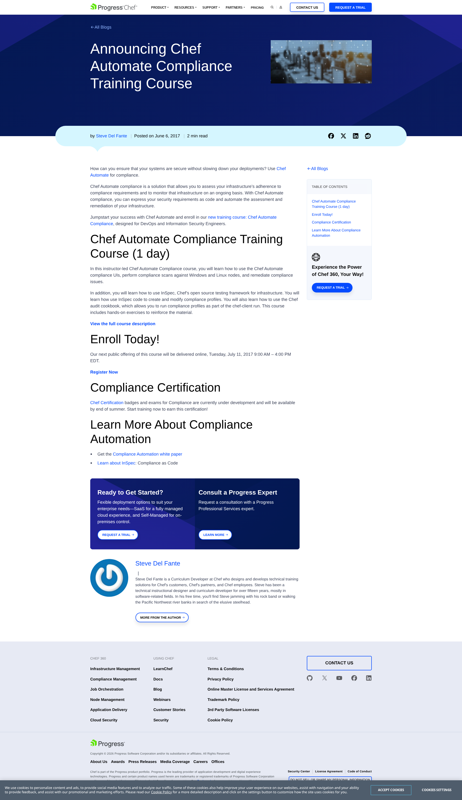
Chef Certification (106, 402)
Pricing (257, 7)
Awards (118, 762)
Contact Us (307, 7)
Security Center (299, 771)
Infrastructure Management (115, 669)
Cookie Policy (220, 720)
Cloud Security (103, 720)
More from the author (160, 617)
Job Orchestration (106, 689)
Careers (200, 762)
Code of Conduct (360, 771)
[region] (231, 790)
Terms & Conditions (226, 669)
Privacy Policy (221, 679)
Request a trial (331, 287)
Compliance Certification (331, 222)
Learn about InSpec (116, 463)
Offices (217, 762)
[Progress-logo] (107, 744)
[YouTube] (339, 679)
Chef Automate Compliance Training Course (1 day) (334, 204)
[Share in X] (344, 136)
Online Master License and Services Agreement (251, 689)
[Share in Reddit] (368, 136)
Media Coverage (175, 762)
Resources (184, 7)
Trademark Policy (224, 700)
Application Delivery (108, 710)
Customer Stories (170, 710)
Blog (158, 689)
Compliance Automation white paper (147, 454)
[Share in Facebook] (332, 136)
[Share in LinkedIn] (357, 136)
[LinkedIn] (369, 679)
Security (161, 720)
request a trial (116, 535)
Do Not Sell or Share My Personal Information (330, 779)
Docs (158, 679)
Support (210, 7)
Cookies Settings (436, 790)
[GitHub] (310, 679)
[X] (324, 679)
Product (158, 7)
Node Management (107, 700)
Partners (234, 7)
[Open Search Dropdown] (272, 7)
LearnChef (163, 669)
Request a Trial (350, 7)
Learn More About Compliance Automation (336, 233)
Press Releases (142, 762)
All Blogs (103, 27)
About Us (98, 762)
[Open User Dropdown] (280, 7)
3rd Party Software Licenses (233, 710)
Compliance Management (113, 679)
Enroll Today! (322, 215)
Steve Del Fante (157, 563)
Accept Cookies (391, 790)
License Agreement (328, 771)
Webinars (162, 700)
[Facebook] (354, 679)
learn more (213, 535)
